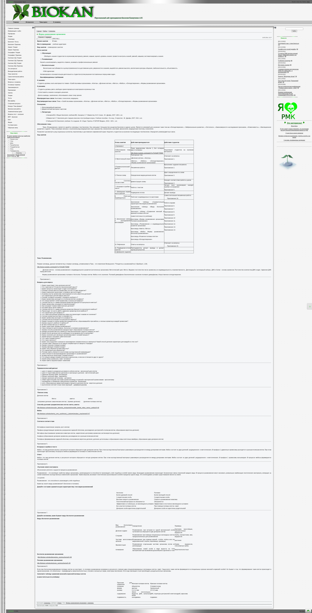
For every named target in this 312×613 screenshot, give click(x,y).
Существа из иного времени (294, 133)
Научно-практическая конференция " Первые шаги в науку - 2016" (289, 87)
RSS (308, 1)
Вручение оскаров (283, 65)
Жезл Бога (294, 126)
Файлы (45, 31)
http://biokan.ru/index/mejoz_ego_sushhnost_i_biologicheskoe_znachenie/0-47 (63, 414)
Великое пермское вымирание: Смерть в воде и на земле (294, 136)
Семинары (52, 31)
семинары (90, 603)
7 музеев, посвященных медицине (294, 140)
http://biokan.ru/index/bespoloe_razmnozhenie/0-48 (55, 557)
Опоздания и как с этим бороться (288, 43)
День (11, 143)
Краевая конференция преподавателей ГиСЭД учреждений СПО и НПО (285, 93)
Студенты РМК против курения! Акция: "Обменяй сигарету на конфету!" (288, 55)
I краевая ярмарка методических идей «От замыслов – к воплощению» (288, 70)
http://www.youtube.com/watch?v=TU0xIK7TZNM (147, 153)
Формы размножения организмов (76, 603)
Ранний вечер (14, 145)
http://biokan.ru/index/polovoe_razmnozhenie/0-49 (53, 563)
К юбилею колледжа (284, 60)
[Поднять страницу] (308, 611)
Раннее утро (14, 139)
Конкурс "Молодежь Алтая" (286, 76)
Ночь (11, 149)
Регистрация (18, 1)
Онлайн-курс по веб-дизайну (287, 49)
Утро (11, 141)
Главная (11, 1)
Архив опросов (20, 155)
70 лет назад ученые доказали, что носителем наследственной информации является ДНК (294, 129)
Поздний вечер (15, 147)
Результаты (11, 155)
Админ (59, 603)
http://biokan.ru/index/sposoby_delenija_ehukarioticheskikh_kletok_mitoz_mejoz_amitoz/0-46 (68, 408)
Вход (24, 1)
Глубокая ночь (14, 151)
